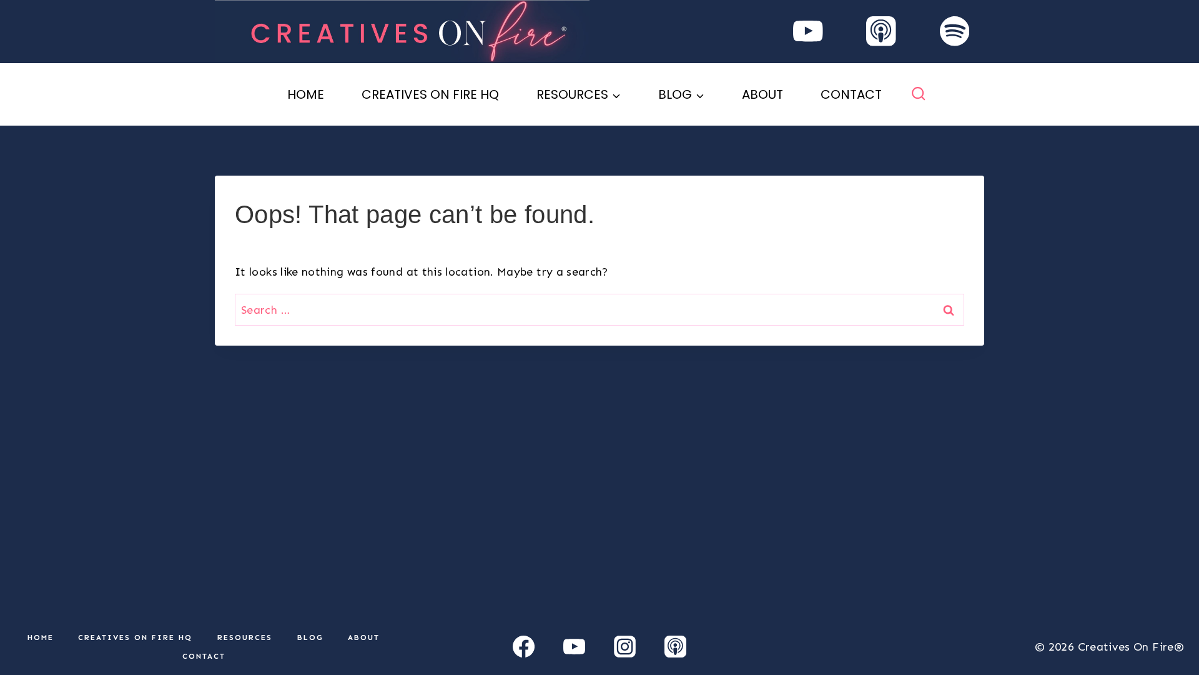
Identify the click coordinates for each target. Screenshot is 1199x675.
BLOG (310, 637)
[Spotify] (954, 31)
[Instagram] (624, 647)
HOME (305, 94)
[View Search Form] (918, 94)
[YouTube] (807, 31)
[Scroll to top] (1169, 626)
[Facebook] (524, 647)
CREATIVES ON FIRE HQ (430, 94)
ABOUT (762, 94)
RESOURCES (244, 637)
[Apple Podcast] (881, 31)
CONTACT (851, 94)
